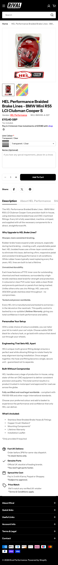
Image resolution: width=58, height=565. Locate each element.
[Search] (52, 15)
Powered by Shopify (37, 560)
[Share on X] (22, 189)
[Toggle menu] (3, 5)
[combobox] (29, 15)
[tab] (9, 201)
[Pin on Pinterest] (30, 189)
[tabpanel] (29, 324)
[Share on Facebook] (14, 189)
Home (5, 23)
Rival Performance (18, 560)
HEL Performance (18, 115)
